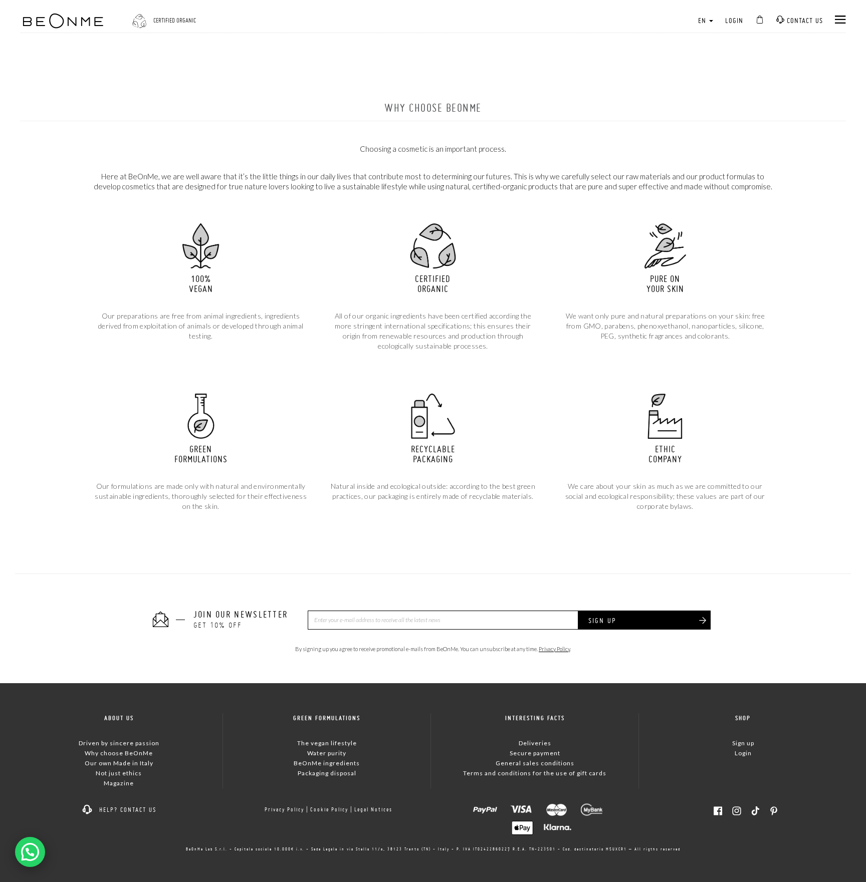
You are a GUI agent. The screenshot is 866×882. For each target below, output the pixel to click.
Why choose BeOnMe (119, 753)
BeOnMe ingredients (327, 763)
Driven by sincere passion (119, 743)
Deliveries (535, 743)
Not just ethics (119, 773)
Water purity (326, 753)
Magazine (119, 783)
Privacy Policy (554, 649)
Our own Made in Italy (119, 763)
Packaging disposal (327, 773)
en (703, 20)
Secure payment (535, 753)
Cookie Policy (329, 809)
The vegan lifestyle (327, 743)
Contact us (804, 20)
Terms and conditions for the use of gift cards (534, 773)
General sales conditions (535, 763)
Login (734, 20)
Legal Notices (373, 809)
